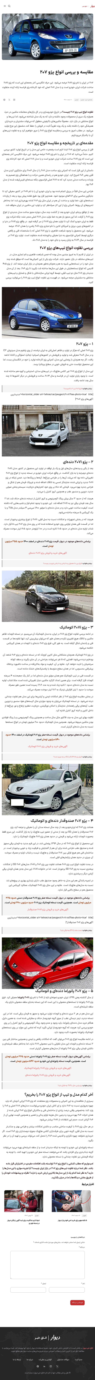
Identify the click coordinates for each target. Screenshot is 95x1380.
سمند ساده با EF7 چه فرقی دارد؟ (71, 930)
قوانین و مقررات (45, 1359)
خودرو (76, 100)
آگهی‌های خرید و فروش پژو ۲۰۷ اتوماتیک (47, 746)
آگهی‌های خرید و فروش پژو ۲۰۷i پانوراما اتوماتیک (47, 1068)
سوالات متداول (63, 1359)
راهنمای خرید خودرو (86, 100)
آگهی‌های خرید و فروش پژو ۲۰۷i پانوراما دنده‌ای (47, 1075)
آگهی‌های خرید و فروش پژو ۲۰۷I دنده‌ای (48, 553)
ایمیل (43, 1283)
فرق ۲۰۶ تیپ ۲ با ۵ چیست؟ (73, 388)
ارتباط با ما (17, 1359)
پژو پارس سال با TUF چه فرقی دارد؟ (70, 1085)
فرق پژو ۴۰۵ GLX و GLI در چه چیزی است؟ (67, 757)
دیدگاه (82, 1247)
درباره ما (30, 1359)
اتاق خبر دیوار (88, 1348)
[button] (5, 6)
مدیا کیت (78, 1359)
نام (83, 1283)
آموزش (84, 1216)
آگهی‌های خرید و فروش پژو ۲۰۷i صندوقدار (47, 909)
